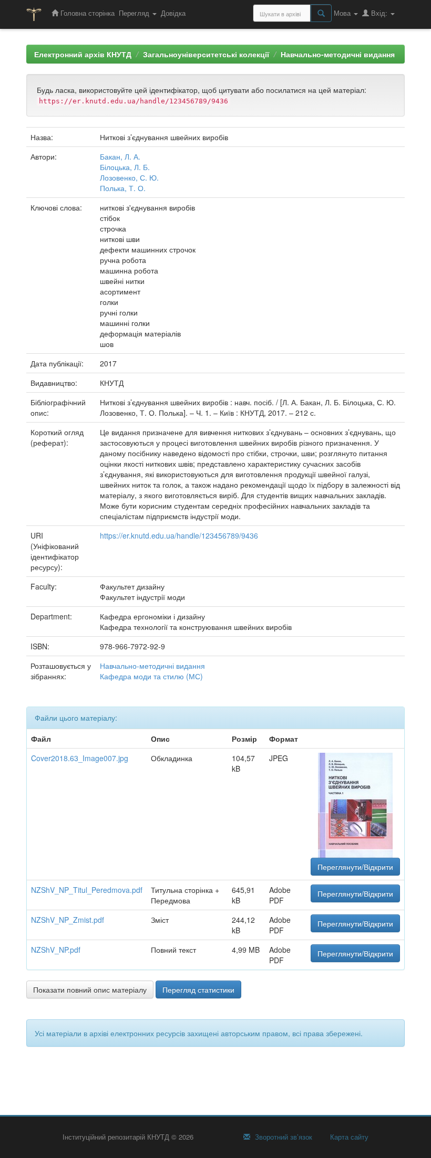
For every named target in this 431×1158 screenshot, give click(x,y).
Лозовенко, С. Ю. (129, 177)
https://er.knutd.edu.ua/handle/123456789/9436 (179, 535)
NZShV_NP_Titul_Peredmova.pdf (86, 890)
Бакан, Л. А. (120, 156)
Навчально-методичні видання (338, 54)
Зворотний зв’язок (282, 1137)
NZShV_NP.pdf (55, 949)
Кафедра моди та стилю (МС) (151, 676)
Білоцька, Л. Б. (125, 167)
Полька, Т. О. (123, 188)
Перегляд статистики (198, 989)
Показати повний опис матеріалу (90, 989)
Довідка (173, 13)
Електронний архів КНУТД (82, 54)
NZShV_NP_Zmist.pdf (67, 919)
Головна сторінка (86, 13)
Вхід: (379, 13)
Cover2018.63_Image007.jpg (79, 758)
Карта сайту (348, 1137)
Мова (343, 13)
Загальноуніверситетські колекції (206, 54)
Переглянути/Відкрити (355, 866)
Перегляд (135, 13)
